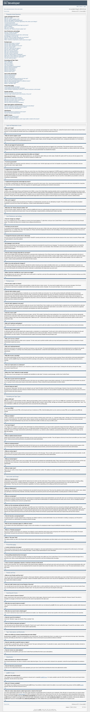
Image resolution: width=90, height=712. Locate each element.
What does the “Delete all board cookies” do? (15, 29)
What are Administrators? (10, 74)
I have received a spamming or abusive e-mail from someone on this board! (22, 89)
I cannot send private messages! (12, 87)
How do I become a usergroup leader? (13, 79)
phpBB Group (44, 677)
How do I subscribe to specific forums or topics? (15, 107)
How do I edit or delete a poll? (11, 49)
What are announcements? (10, 67)
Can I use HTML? (8, 62)
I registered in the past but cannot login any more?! (16, 25)
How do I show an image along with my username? (16, 37)
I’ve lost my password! (9, 22)
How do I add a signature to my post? (13, 45)
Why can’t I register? (9, 27)
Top (5, 132)
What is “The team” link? (10, 83)
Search (81, 6)
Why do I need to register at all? (11, 19)
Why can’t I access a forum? (11, 50)
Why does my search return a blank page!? (14, 100)
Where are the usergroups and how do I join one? (16, 78)
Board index (6, 11)
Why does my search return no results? (13, 98)
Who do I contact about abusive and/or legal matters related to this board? (21, 119)
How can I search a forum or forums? (13, 97)
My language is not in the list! (11, 36)
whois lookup (22, 694)
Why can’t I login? (8, 18)
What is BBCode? (8, 61)
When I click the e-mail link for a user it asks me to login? (17, 39)
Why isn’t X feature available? (11, 117)
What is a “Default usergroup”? (11, 82)
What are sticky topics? (9, 69)
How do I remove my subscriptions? (12, 108)
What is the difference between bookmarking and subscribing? (19, 105)
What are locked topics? (10, 70)
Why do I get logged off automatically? (13, 20)
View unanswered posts (9, 9)
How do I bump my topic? (10, 58)
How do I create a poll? (9, 47)
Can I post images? (9, 65)
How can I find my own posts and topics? (14, 102)
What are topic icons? (9, 71)
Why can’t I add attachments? (11, 52)
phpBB (40, 709)
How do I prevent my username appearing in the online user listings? (20, 21)
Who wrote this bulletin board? (11, 116)
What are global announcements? (12, 66)
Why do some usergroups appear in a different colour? (17, 81)
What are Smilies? (8, 64)
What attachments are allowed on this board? (15, 111)
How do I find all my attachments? (12, 113)
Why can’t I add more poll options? (12, 48)
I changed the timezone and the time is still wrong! (16, 35)
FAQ (78, 6)
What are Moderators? (9, 76)
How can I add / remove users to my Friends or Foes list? (17, 94)
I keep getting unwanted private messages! (14, 88)
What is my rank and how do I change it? (14, 38)
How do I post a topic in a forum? (12, 43)
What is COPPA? (8, 26)
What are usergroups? (9, 77)
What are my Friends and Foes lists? (13, 92)
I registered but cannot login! (11, 24)
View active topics (19, 9)
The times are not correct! (10, 33)
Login (84, 6)
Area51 (81, 685)
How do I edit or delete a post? (11, 44)
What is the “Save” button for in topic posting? (15, 55)
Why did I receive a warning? (11, 53)
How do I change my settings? (11, 32)
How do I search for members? (11, 101)
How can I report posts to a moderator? (13, 54)
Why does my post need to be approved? (14, 56)
